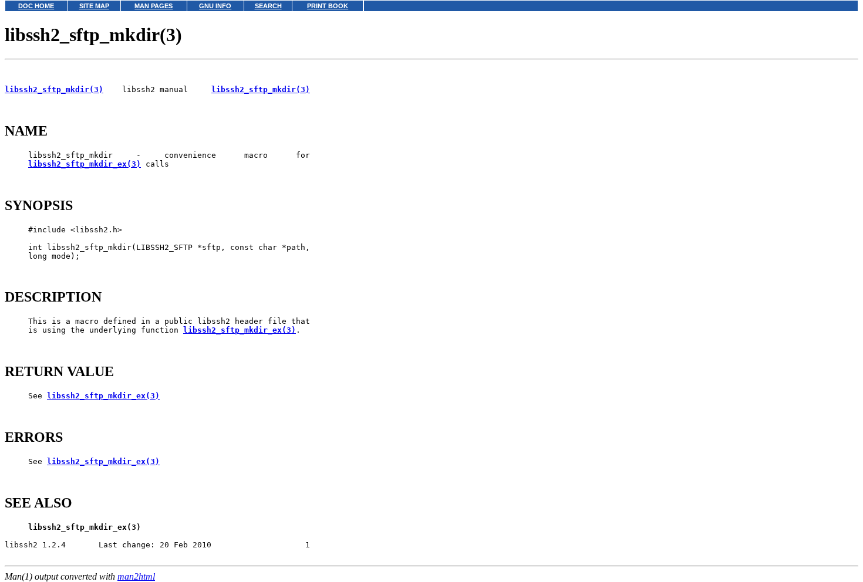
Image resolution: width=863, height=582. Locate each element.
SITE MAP (94, 5)
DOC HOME (36, 5)
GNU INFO (215, 5)
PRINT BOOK (327, 5)
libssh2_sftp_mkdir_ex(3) (84, 164)
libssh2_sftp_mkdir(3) (54, 89)
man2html (136, 576)
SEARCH (268, 5)
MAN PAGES (153, 5)
